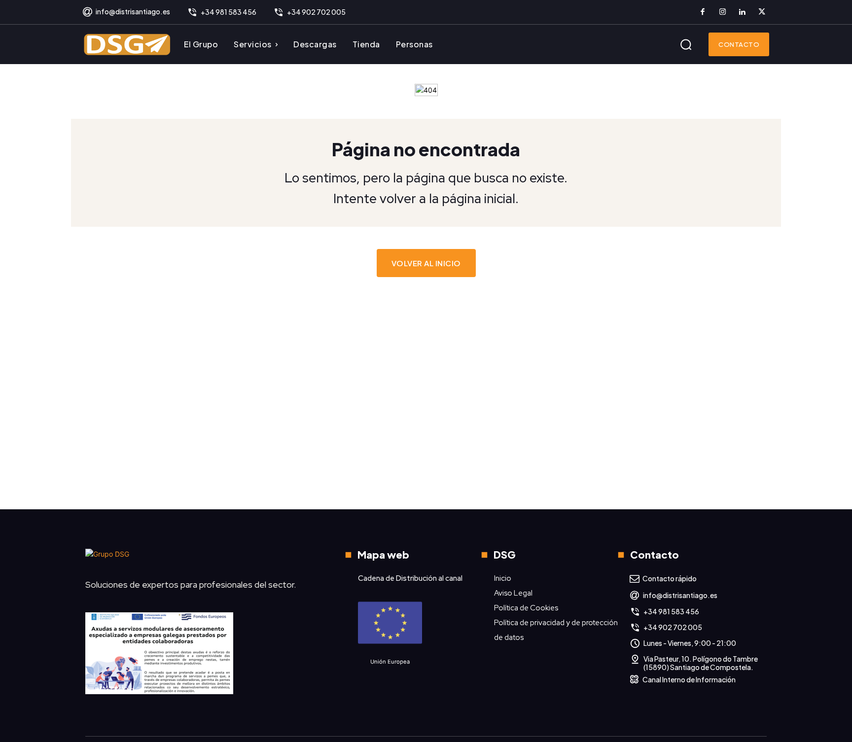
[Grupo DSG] (197, 558)
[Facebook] (702, 12)
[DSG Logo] (127, 44)
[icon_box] (126, 12)
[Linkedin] (742, 12)
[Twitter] (761, 12)
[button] (686, 44)
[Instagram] (722, 12)
